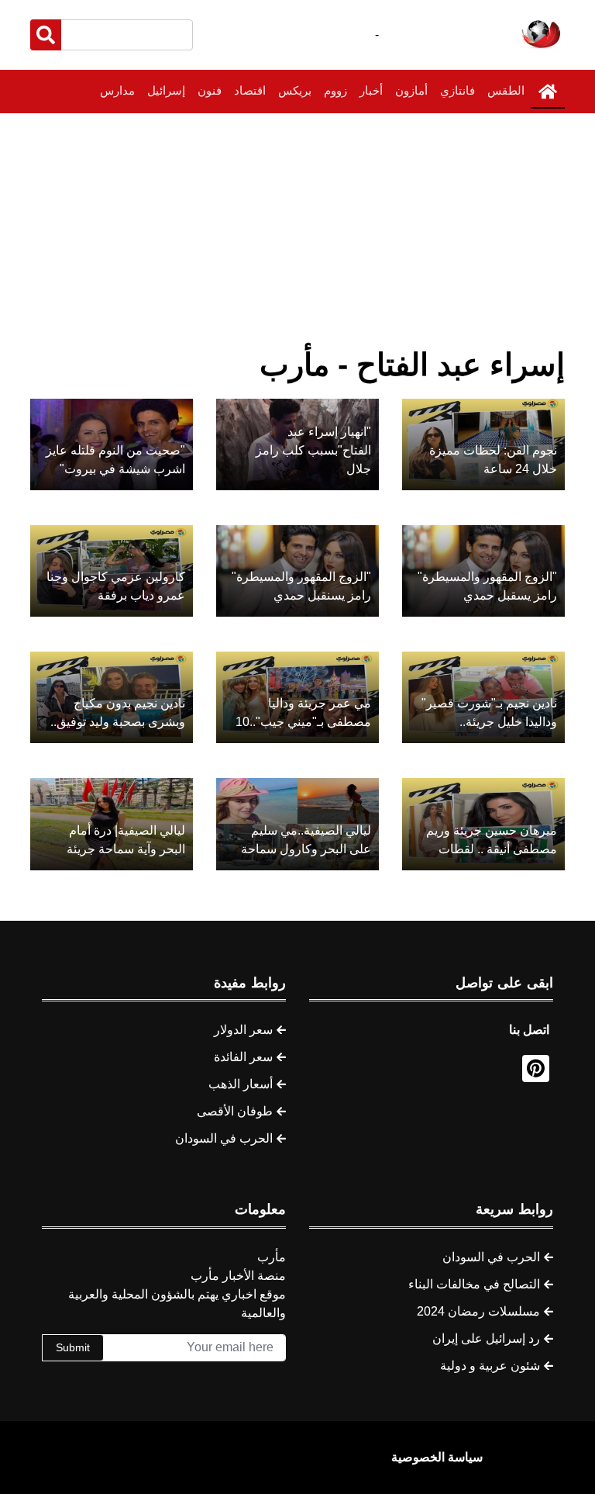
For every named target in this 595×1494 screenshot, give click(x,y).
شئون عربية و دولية (490, 1365)
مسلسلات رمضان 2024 (478, 1311)
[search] (45, 34)
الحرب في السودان (224, 1138)
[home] (548, 91)
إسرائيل (166, 90)
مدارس (117, 90)
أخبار (371, 90)
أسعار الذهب (240, 1084)
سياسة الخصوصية (437, 1457)
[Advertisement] (297, 229)
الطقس (505, 90)
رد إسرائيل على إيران (486, 1338)
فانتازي (457, 90)
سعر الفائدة (243, 1056)
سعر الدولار (243, 1029)
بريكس (294, 90)
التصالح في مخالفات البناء (474, 1284)
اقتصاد (250, 90)
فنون (210, 90)
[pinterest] (535, 1068)
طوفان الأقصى (235, 1111)
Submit (73, 1347)
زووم (335, 90)
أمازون (411, 90)
